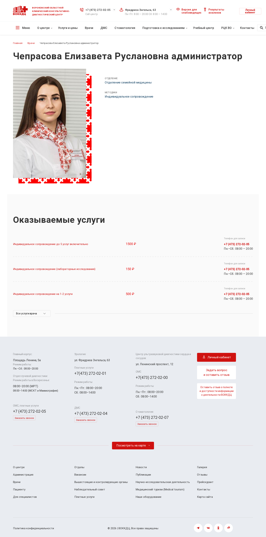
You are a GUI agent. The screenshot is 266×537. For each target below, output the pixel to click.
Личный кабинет (250, 11)
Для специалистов (25, 497)
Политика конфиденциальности (33, 528)
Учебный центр (203, 28)
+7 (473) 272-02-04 (90, 413)
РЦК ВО (226, 28)
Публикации (143, 474)
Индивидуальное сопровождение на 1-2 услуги (43, 294)
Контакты (247, 28)
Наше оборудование (148, 497)
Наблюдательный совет (89, 489)
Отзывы (202, 474)
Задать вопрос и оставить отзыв (216, 372)
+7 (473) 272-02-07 (152, 417)
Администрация (23, 474)
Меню (25, 28)
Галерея (202, 467)
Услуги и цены (68, 28)
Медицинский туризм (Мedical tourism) (160, 489)
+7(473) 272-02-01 (90, 373)
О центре (43, 28)
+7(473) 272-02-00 (152, 377)
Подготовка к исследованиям (163, 28)
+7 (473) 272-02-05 (98, 10)
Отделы (79, 467)
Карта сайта (205, 497)
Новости (141, 467)
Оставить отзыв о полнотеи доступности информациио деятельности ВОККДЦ (217, 391)
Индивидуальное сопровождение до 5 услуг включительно (50, 244)
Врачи (89, 28)
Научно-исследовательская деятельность (163, 482)
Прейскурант (205, 482)
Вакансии (80, 474)
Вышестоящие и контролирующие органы (101, 482)
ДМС (103, 28)
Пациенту (19, 489)
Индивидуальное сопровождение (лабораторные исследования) (54, 269)
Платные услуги (84, 497)
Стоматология (125, 28)
